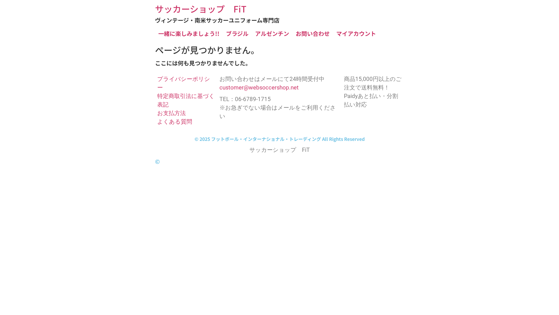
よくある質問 (174, 121)
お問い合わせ (313, 33)
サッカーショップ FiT (200, 8)
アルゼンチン (272, 33)
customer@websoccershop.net (259, 87)
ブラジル (237, 33)
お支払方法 (171, 113)
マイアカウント (356, 33)
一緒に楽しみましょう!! (188, 33)
